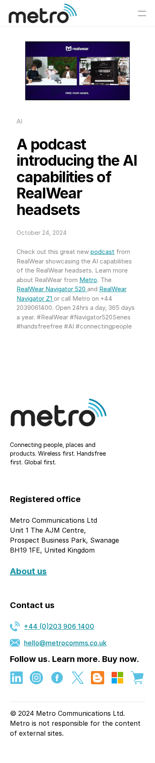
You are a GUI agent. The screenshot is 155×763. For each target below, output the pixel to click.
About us (28, 571)
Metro (88, 280)
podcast (102, 252)
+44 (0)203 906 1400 (59, 626)
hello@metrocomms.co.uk (65, 643)
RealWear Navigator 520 (52, 289)
